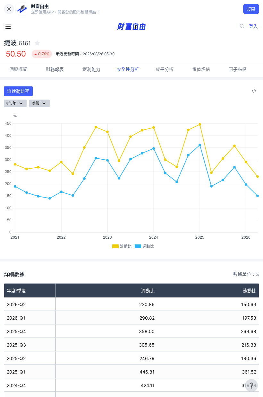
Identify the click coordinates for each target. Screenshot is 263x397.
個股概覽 (18, 69)
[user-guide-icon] (251, 385)
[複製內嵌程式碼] (254, 91)
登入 (253, 26)
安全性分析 (128, 69)
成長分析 (165, 69)
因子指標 (238, 69)
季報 (35, 103)
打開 (251, 8)
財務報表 (55, 69)
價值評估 (201, 69)
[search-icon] (242, 26)
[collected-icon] (37, 43)
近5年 (11, 103)
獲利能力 (91, 69)
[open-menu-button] (8, 26)
